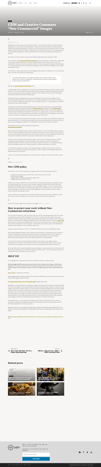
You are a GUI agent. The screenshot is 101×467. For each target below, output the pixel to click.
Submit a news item (87, 465)
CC (9, 42)
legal (49, 316)
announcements (14, 316)
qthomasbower (45, 203)
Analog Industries (38, 108)
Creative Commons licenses (28, 60)
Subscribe (36, 458)
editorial (30, 316)
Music (30, 3)
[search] (90, 3)
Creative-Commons (24, 316)
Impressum (72, 465)
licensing (53, 316)
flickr (34, 316)
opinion (58, 316)
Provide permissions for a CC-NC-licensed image (21, 281)
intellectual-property (42, 316)
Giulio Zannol (14, 42)
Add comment (90, 32)
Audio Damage (57, 108)
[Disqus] (36, 417)
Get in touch (11, 273)
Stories (20, 3)
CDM (18, 316)
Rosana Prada (18, 162)
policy (61, 316)
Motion (35, 3)
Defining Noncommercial (15, 127)
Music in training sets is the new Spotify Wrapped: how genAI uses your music (20, 378)
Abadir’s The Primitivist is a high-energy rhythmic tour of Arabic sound (49, 378)
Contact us (79, 465)
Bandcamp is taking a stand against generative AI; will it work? (48, 392)
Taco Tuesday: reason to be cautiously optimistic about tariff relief (19, 392)
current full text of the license (23, 86)
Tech (26, 3)
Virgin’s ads (60, 220)
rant (9, 318)
